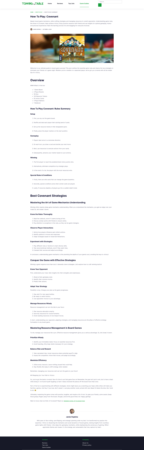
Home (50, 3)
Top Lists (71, 3)
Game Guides (84, 3)
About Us (85, 443)
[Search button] (100, 5)
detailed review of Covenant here (74, 401)
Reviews (60, 3)
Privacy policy (86, 445)
